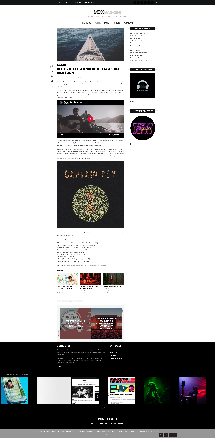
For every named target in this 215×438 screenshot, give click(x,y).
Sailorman (78, 301)
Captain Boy (67, 301)
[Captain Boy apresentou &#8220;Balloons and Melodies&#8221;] (67, 279)
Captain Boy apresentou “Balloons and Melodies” (65, 287)
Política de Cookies (91, 2)
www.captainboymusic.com (98, 265)
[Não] (213, 434)
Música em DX (68, 77)
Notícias (98, 23)
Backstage (117, 23)
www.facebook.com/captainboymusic (75, 265)
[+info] (59, 366)
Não (166, 435)
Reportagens (86, 23)
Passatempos (129, 23)
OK (161, 435)
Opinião (107, 23)
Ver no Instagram (108, 408)
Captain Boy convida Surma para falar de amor (89, 287)
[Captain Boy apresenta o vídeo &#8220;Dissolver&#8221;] (113, 279)
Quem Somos (68, 2)
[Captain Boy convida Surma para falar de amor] (90, 279)
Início (59, 2)
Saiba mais (173, 435)
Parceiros (78, 2)
